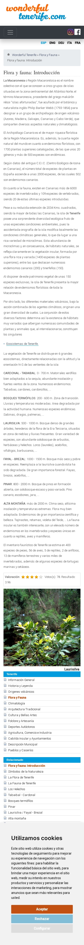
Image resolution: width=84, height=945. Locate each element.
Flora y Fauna (48, 55)
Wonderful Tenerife (24, 55)
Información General (21, 680)
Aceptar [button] (42, 909)
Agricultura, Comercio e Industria (30, 732)
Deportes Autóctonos (21, 727)
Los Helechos (16, 789)
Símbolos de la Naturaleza (25, 771)
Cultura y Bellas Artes (22, 715)
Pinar (11, 806)
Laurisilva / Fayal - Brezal (25, 812)
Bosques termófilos (20, 801)
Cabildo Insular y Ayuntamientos (29, 738)
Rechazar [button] (42, 919)
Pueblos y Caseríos (20, 750)
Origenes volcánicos (21, 691)
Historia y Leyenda (20, 686)
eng (52, 43)
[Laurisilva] (42, 627)
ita (69, 43)
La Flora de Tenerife (21, 777)
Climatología (16, 703)
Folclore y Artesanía (21, 721)
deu (61, 43)
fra (77, 43)
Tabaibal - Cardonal (21, 795)
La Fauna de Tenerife (22, 783)
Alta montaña (17, 818)
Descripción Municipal (22, 744)
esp (43, 43)
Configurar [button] (42, 928)
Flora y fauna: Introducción (26, 765)
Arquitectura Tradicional (24, 709)
